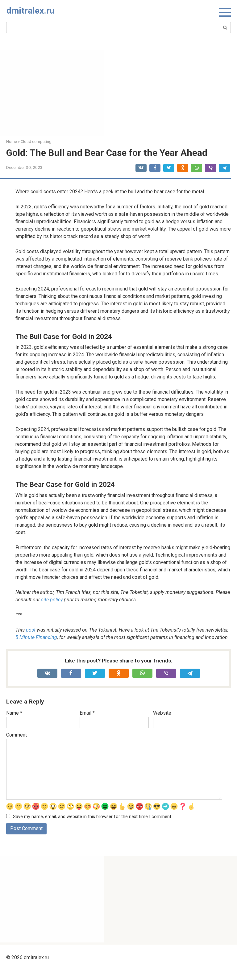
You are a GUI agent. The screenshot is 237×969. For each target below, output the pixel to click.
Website (162, 713)
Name (14, 713)
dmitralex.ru (30, 11)
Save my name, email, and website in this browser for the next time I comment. (92, 816)
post (30, 630)
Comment (16, 735)
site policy (52, 600)
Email (87, 713)
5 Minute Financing (36, 637)
